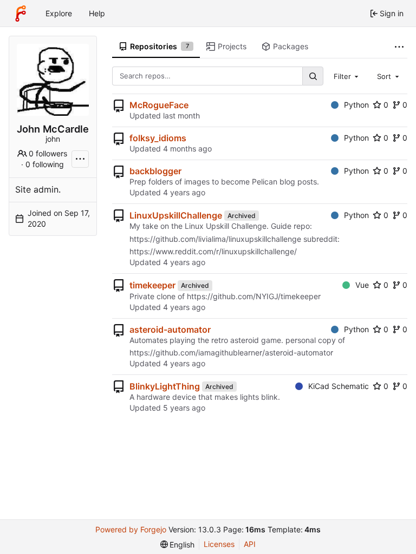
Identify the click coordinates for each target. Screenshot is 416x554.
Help (97, 13)
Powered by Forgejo (130, 529)
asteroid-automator (170, 329)
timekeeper (152, 285)
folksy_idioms (157, 138)
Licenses (219, 544)
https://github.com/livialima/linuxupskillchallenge (215, 238)
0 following (44, 164)
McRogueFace (158, 105)
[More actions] (80, 159)
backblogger (155, 171)
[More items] (399, 47)
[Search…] (312, 76)
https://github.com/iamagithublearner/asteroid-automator (231, 352)
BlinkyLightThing (164, 386)
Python (356, 104)
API (250, 544)
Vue (362, 284)
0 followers (48, 153)
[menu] (177, 544)
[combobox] (347, 75)
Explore (59, 13)
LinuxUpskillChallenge (175, 215)
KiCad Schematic (338, 386)
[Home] (20, 13)
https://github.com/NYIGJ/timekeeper (254, 296)
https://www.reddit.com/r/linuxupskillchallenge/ (213, 251)
